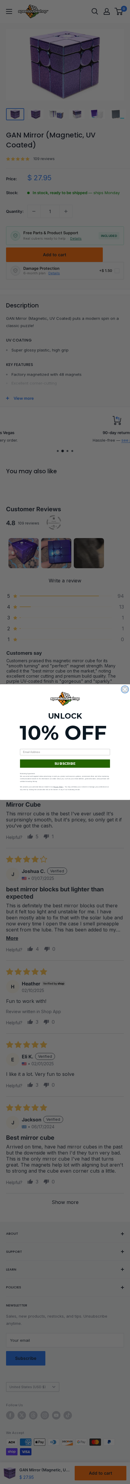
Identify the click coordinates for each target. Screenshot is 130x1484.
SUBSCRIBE (64, 763)
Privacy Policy (58, 787)
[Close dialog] (125, 689)
